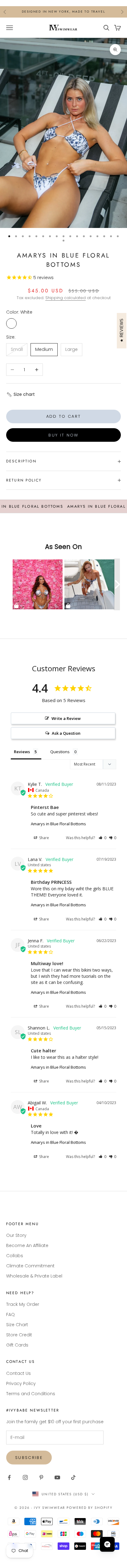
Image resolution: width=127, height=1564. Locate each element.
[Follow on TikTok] (73, 1477)
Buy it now (63, 435)
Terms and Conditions (30, 1394)
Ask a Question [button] (66, 733)
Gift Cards (17, 1345)
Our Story (16, 1235)
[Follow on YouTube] (57, 1477)
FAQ (10, 1314)
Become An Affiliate (27, 1245)
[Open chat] (107, 1544)
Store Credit (19, 1335)
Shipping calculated (65, 298)
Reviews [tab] (22, 751)
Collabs (14, 1256)
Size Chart (17, 1325)
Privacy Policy (21, 1383)
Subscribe (29, 1457)
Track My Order (22, 1304)
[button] (20, 394)
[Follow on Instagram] (25, 1477)
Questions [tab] (60, 751)
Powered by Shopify (90, 1507)
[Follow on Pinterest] (41, 1477)
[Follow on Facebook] (9, 1477)
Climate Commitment (30, 1266)
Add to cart (63, 416)
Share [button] (43, 837)
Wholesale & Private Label (34, 1276)
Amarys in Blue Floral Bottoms (58, 824)
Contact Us (18, 1373)
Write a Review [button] (66, 718)
